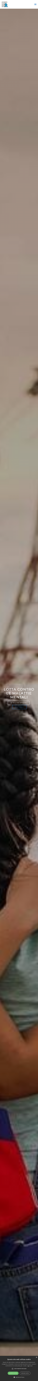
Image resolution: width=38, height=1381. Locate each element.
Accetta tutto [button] (13, 1373)
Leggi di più (30, 1365)
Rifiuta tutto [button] (25, 1373)
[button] (19, 1377)
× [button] (36, 1357)
